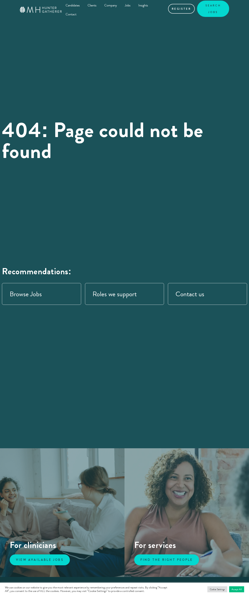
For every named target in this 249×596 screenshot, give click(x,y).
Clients (92, 5)
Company (110, 5)
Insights (143, 5)
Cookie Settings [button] (217, 589)
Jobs (128, 5)
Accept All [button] (236, 589)
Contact (71, 14)
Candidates (73, 5)
